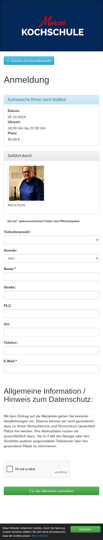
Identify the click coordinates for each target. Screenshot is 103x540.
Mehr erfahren (40, 536)
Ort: (7, 324)
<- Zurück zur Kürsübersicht (29, 61)
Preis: (13, 133)
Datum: (14, 111)
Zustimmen (85, 529)
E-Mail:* (10, 361)
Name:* (10, 269)
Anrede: (10, 250)
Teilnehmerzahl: (17, 232)
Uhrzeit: (14, 122)
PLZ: (8, 306)
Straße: (10, 287)
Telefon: (11, 343)
